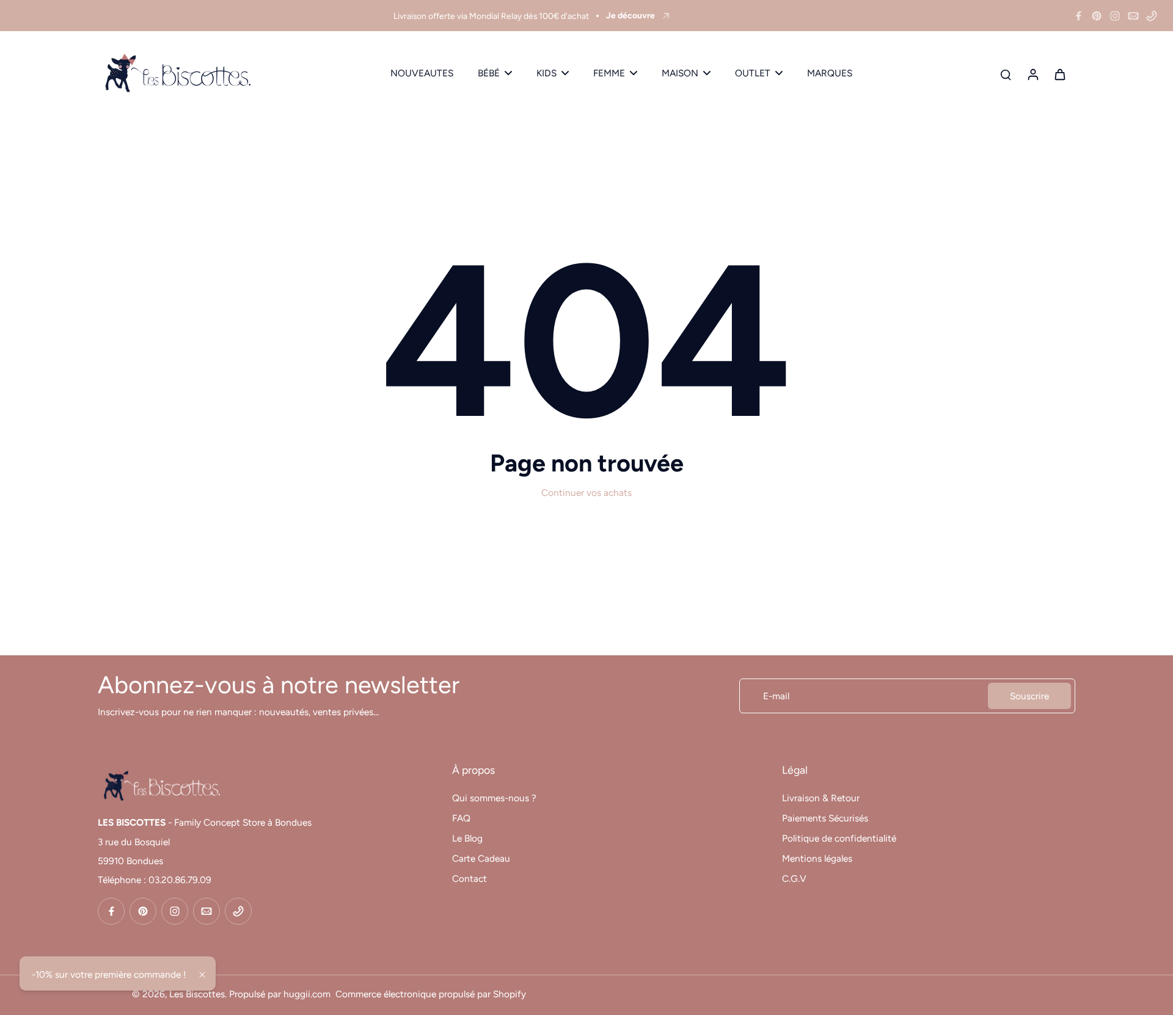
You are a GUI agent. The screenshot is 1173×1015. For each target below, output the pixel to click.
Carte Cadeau (481, 858)
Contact (469, 878)
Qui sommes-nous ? (494, 798)
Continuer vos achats (586, 492)
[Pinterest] (1096, 16)
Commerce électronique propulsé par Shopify (430, 994)
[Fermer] (202, 974)
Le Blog (467, 838)
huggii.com (307, 994)
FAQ (461, 818)
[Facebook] (1078, 16)
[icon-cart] (1059, 74)
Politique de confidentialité (839, 838)
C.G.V (794, 878)
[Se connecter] (1032, 73)
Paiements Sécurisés (825, 818)
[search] (1005, 74)
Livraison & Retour (821, 798)
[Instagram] (1115, 16)
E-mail (776, 696)
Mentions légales (817, 858)
